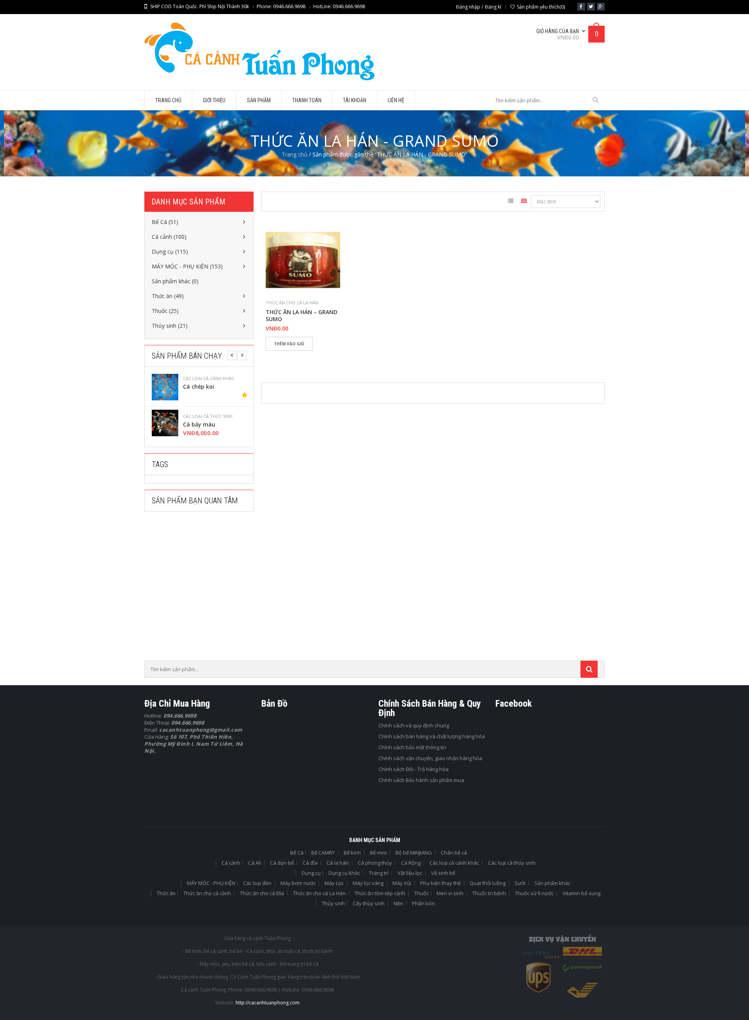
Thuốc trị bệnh (489, 893)
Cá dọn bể (282, 862)
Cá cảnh (231, 862)
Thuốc (421, 893)
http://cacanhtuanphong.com (268, 1002)
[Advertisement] (202, 588)
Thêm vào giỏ (289, 344)
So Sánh (298, 357)
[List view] (511, 202)
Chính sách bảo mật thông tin (412, 747)
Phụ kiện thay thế (440, 883)
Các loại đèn (257, 883)
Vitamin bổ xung (581, 893)
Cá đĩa (310, 862)
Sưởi (520, 883)
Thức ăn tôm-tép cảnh (380, 893)
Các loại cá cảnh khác (454, 862)
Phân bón (423, 903)
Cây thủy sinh (369, 903)
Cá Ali (254, 862)
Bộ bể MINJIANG (414, 852)
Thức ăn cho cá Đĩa (262, 893)
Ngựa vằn (230, 386)
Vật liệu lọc (410, 872)
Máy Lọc (334, 883)
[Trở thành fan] (581, 7)
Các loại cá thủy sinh (242, 378)
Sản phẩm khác (552, 883)
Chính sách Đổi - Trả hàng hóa (413, 769)
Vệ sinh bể (443, 872)
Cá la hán (338, 862)
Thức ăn (166, 893)
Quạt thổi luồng (488, 883)
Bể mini (378, 852)
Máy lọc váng (368, 883)
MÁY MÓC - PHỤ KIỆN (211, 883)
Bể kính (352, 852)
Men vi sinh (450, 893)
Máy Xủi (401, 883)
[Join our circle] (601, 7)
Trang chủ (294, 154)
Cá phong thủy (375, 862)
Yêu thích (275, 357)
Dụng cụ (311, 872)
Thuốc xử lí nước (534, 893)
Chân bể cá (454, 852)
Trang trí (379, 872)
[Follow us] (591, 7)
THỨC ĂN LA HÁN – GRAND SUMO (301, 316)
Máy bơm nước (298, 883)
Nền (398, 903)
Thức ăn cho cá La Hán (292, 303)
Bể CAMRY (323, 852)
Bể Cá (297, 852)
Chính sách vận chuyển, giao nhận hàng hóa (430, 758)
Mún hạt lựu (234, 424)
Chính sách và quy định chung (413, 725)
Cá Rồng (411, 862)
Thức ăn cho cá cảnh (207, 893)
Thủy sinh (333, 903)
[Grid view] (524, 202)
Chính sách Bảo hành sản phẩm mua (421, 780)
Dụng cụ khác (344, 872)
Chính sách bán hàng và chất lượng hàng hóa (431, 736)
